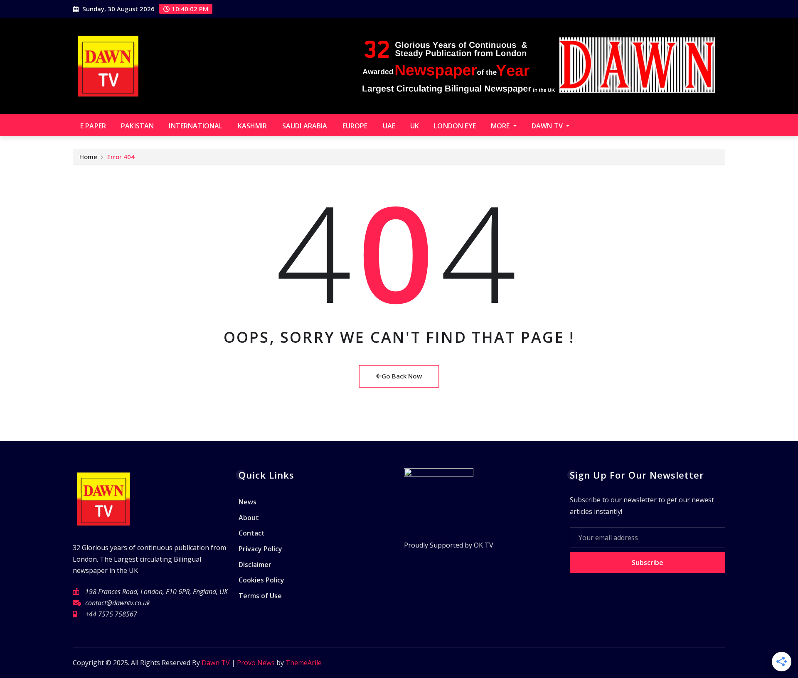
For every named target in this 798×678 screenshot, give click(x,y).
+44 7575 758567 (111, 614)
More (501, 125)
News (247, 502)
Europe (355, 125)
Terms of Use (260, 595)
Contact (252, 533)
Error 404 (121, 156)
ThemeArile (304, 662)
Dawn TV (548, 125)
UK (414, 125)
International (195, 125)
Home (88, 156)
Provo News (256, 662)
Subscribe (647, 562)
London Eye (455, 125)
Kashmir (252, 125)
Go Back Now (402, 376)
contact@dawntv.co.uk (117, 602)
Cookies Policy (261, 580)
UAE (389, 125)
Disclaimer (255, 564)
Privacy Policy (260, 548)
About (249, 517)
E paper (93, 125)
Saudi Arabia (305, 125)
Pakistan (137, 125)
